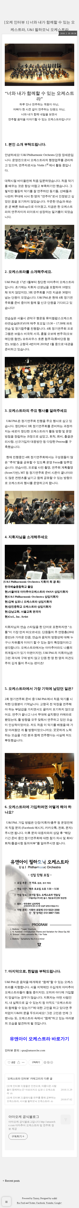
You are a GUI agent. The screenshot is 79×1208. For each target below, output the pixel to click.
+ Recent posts (11, 1180)
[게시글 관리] (23, 1062)
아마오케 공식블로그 (23, 1117)
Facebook (40, 1203)
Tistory (36, 1198)
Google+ (58, 1203)
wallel (54, 1198)
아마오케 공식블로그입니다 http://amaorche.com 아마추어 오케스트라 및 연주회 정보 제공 (31, 1125)
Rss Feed (21, 1203)
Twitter (32, 1203)
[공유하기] (18, 1062)
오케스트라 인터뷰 (18, 1078)
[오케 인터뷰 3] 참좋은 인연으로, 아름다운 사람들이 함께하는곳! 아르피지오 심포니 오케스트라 (31, 1090)
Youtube (49, 1203)
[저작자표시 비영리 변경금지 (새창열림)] (48, 1062)
